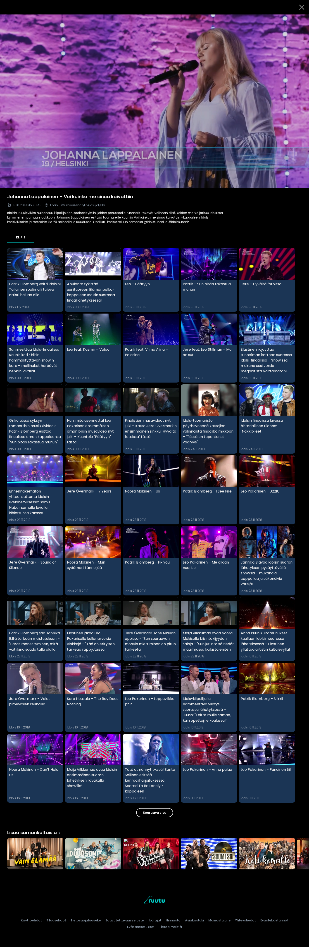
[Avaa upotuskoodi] (300, 20)
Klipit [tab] (21, 237)
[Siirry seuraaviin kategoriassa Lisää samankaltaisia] (302, 854)
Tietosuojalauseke (86, 920)
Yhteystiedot (245, 920)
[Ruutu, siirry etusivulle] (154, 901)
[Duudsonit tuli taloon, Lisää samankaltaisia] (93, 854)
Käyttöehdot (31, 920)
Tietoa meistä (170, 927)
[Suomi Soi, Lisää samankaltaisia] (209, 854)
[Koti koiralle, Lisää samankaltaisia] (267, 854)
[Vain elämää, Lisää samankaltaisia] (35, 854)
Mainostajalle (219, 920)
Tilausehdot (56, 920)
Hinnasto (173, 920)
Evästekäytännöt (274, 920)
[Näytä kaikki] (154, 852)
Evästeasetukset (140, 927)
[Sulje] (301, 7)
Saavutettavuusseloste (124, 920)
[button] (154, 101)
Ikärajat (154, 920)
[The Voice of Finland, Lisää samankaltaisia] (151, 854)
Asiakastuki (194, 920)
